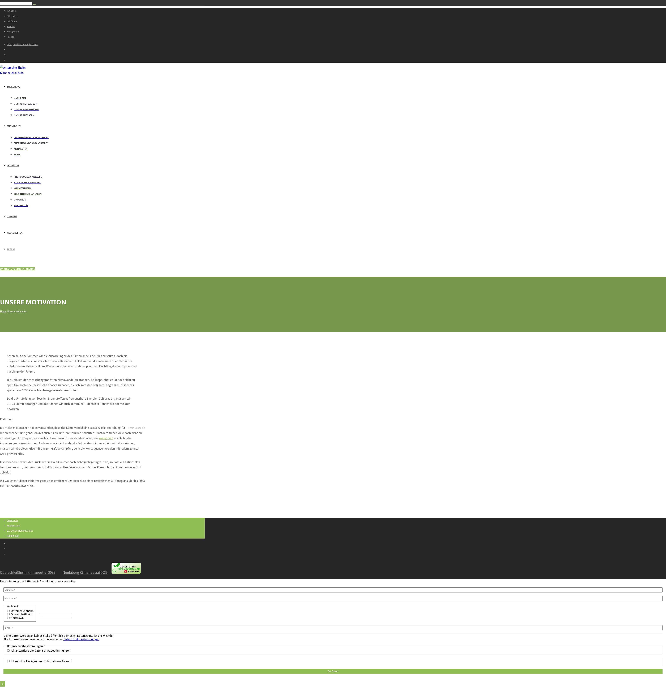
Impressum (13, 535)
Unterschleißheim (22, 611)
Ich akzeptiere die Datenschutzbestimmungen (40, 650)
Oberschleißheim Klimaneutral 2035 (27, 572)
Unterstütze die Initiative (17, 268)
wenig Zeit (106, 438)
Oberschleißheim (21, 614)
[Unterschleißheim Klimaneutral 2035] (19, 73)
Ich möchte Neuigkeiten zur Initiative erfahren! (40, 661)
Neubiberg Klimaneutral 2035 (85, 572)
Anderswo (17, 618)
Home (3, 311)
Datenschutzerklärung (20, 530)
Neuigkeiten (13, 525)
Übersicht (12, 520)
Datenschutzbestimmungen (81, 639)
